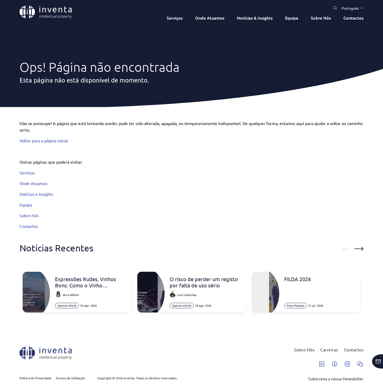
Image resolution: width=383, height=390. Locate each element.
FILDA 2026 (297, 279)
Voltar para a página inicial (44, 140)
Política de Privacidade (36, 378)
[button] (350, 8)
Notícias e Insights (36, 194)
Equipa (291, 18)
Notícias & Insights (255, 18)
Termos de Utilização (70, 378)
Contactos (353, 18)
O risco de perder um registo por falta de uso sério (204, 282)
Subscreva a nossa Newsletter (335, 378)
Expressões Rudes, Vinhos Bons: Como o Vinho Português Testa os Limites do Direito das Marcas (90, 282)
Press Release (296, 305)
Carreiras (329, 349)
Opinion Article (67, 305)
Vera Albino (71, 295)
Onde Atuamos (209, 18)
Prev (345, 248)
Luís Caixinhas (186, 295)
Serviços (175, 18)
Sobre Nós (321, 18)
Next (358, 248)
